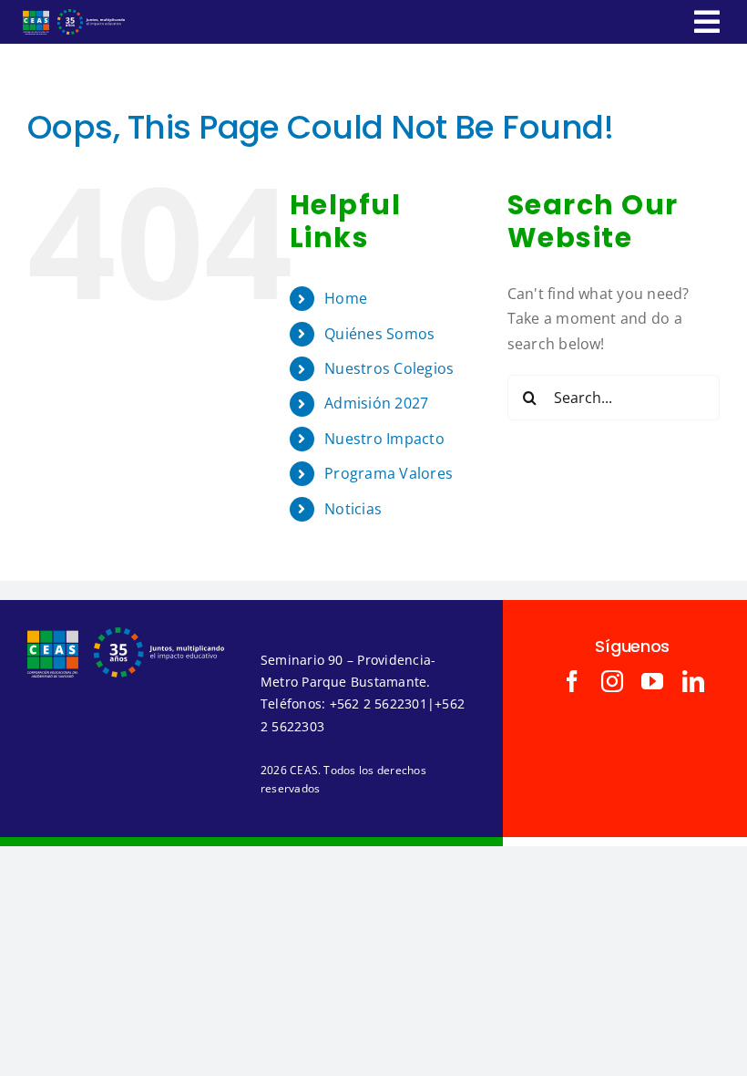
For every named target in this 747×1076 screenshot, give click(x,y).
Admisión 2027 (376, 403)
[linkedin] (693, 681)
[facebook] (572, 681)
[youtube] (652, 681)
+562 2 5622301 (378, 703)
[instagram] (612, 681)
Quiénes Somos (379, 334)
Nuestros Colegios (389, 368)
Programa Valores (388, 473)
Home (345, 298)
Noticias (353, 509)
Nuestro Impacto (384, 439)
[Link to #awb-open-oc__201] (707, 21)
